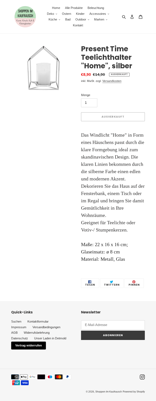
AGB (14, 332)
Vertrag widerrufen (28, 345)
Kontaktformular (38, 321)
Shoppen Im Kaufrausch (108, 391)
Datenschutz (19, 338)
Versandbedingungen (46, 327)
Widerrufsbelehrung (37, 332)
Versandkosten (111, 81)
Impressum (18, 327)
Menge (85, 95)
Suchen (16, 321)
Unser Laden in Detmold (50, 338)
